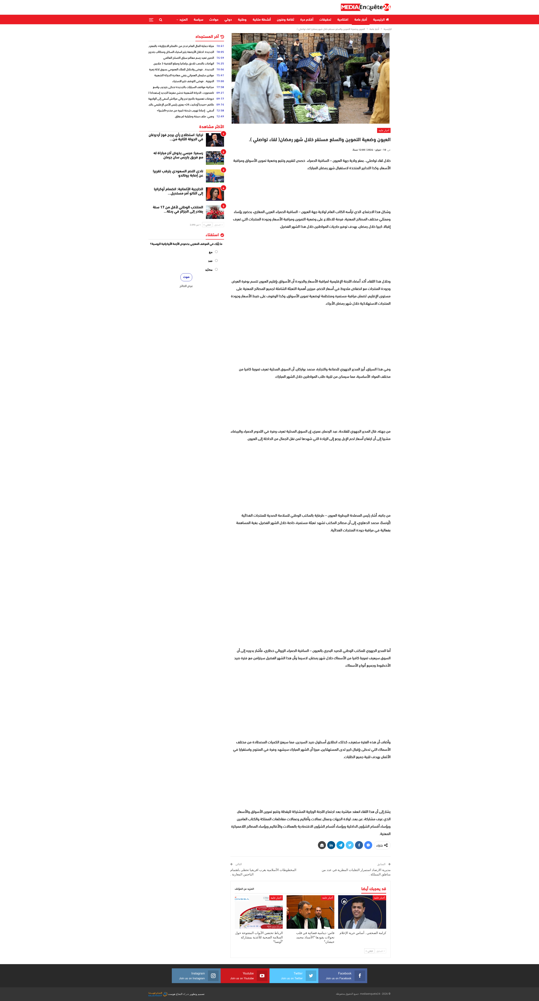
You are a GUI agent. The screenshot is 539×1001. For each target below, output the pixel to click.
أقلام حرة (306, 19)
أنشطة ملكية (262, 19)
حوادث (213, 19)
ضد (210, 261)
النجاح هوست (174, 994)
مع (211, 252)
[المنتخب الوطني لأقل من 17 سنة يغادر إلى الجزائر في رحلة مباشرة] (215, 212)
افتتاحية (342, 19)
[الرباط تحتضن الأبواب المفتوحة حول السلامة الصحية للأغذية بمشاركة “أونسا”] (259, 912)
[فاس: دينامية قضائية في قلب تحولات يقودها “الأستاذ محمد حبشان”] (311, 912)
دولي (228, 19)
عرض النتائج (186, 285)
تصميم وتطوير (197, 994)
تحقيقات (325, 19)
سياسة (198, 19)
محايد (209, 269)
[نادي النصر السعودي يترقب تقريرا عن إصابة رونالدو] (215, 176)
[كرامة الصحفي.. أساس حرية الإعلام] (362, 912)
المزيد (183, 19)
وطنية (242, 19)
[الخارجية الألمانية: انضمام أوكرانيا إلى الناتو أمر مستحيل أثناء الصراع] (215, 194)
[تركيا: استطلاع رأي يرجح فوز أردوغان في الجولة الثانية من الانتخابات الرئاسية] (215, 140)
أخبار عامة (360, 19)
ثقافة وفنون (285, 19)
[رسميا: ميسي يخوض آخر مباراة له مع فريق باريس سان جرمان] (215, 158)
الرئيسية (379, 19)
